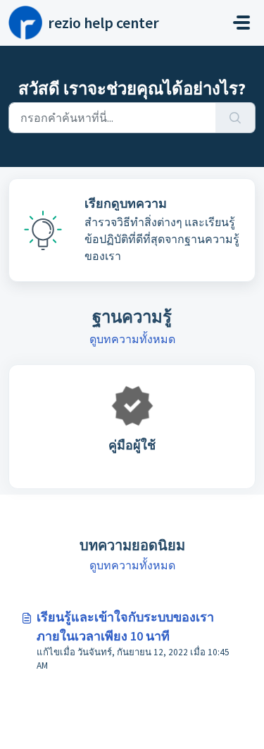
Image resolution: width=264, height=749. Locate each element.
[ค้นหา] (235, 117)
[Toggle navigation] (241, 22)
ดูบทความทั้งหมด (132, 339)
